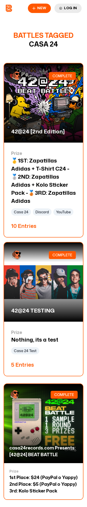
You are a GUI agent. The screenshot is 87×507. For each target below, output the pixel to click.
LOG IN (70, 8)
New (41, 8)
